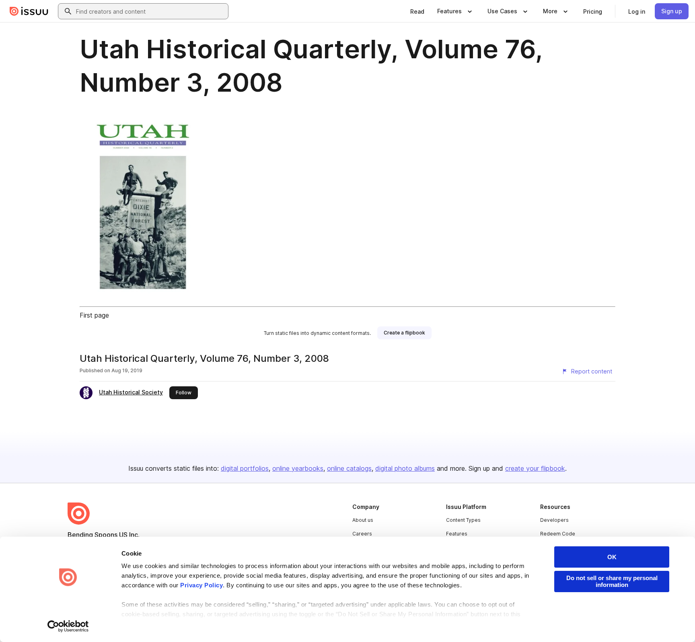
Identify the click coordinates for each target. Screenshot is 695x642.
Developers (554, 520)
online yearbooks (297, 468)
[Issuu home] (28, 11)
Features (456, 534)
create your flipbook (535, 468)
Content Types (463, 520)
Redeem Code (557, 534)
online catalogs (349, 468)
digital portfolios (245, 468)
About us (362, 520)
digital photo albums (405, 468)
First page (94, 315)
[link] (417, 11)
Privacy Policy (201, 585)
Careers (362, 534)
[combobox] (150, 11)
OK (612, 557)
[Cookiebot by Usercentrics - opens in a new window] (68, 626)
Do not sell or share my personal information (612, 581)
